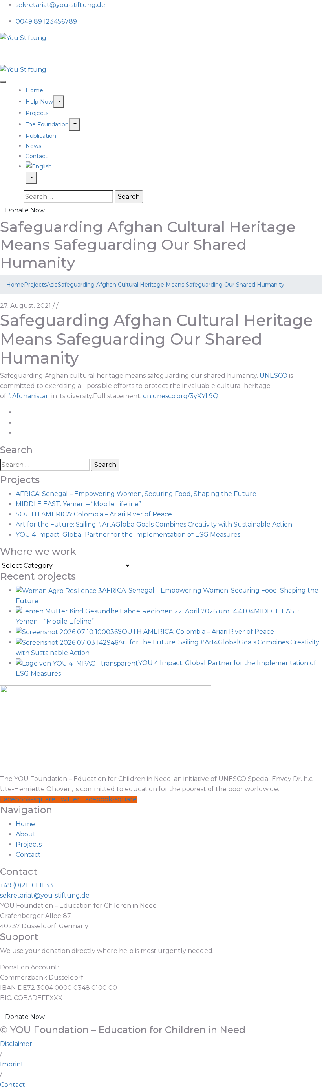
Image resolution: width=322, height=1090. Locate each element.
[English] (174, 166)
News (33, 146)
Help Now (39, 101)
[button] (1, 1054)
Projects (37, 113)
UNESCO (273, 375)
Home (34, 90)
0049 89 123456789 (46, 21)
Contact (37, 156)
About (26, 834)
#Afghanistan (29, 396)
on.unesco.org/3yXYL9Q (180, 396)
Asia (52, 284)
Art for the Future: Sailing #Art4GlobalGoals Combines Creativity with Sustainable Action (154, 524)
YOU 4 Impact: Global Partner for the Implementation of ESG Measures (128, 534)
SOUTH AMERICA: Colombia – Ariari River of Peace (94, 514)
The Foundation (47, 124)
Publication (41, 135)
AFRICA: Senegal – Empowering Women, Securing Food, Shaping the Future (136, 493)
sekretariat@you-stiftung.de (60, 5)
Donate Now (25, 210)
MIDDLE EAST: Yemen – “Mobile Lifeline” (78, 504)
